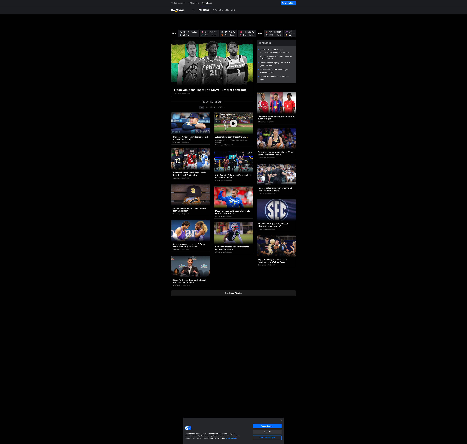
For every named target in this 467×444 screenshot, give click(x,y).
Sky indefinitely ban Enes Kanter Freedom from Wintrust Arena (273, 260)
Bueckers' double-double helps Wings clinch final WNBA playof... (275, 153)
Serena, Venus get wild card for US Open (274, 77)
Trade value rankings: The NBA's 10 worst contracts (210, 90)
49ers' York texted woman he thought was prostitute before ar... (190, 281)
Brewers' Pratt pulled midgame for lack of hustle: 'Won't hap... (190, 138)
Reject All (267, 432)
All (201, 107)
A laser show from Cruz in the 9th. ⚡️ (232, 137)
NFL (215, 10)
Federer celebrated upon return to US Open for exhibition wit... (275, 189)
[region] (233, 430)
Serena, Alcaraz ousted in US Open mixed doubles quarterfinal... (189, 245)
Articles (210, 107)
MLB (233, 10)
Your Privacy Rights (267, 438)
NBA (221, 10)
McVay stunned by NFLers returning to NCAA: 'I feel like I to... (232, 212)
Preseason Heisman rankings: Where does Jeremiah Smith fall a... (189, 173)
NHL (227, 10)
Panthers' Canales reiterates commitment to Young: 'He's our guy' (275, 50)
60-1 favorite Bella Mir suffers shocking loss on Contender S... (233, 176)
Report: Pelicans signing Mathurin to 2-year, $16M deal (275, 64)
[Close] (281, 420)
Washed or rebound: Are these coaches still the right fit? (276, 57)
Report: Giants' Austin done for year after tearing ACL (274, 71)
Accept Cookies (267, 426)
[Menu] (193, 10)
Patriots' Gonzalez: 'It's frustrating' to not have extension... (232, 248)
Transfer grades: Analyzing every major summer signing (276, 117)
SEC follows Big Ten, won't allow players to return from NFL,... (273, 224)
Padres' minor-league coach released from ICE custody (190, 209)
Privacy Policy (231, 438)
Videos (221, 107)
